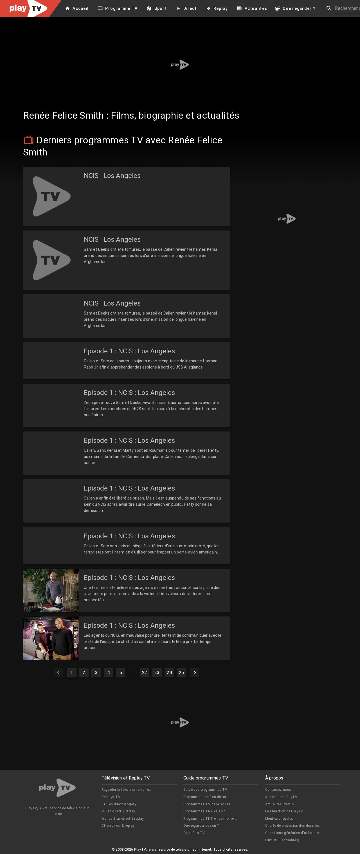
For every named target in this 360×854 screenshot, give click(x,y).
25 (181, 672)
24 (169, 672)
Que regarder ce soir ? (201, 826)
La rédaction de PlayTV (284, 811)
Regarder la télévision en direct (127, 790)
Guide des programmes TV (205, 790)
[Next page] (194, 672)
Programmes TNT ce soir (204, 811)
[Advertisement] (180, 64)
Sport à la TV (194, 833)
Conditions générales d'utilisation (293, 833)
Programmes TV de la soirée (206, 804)
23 (156, 672)
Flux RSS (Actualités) (282, 840)
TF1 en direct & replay (119, 804)
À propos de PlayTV (281, 797)
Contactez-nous (278, 790)
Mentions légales (279, 819)
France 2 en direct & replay (123, 819)
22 (144, 672)
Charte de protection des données (292, 826)
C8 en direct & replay (118, 826)
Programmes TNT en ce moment (210, 819)
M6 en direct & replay (118, 811)
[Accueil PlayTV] (57, 788)
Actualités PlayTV (280, 804)
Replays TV (111, 797)
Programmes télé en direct (204, 797)
